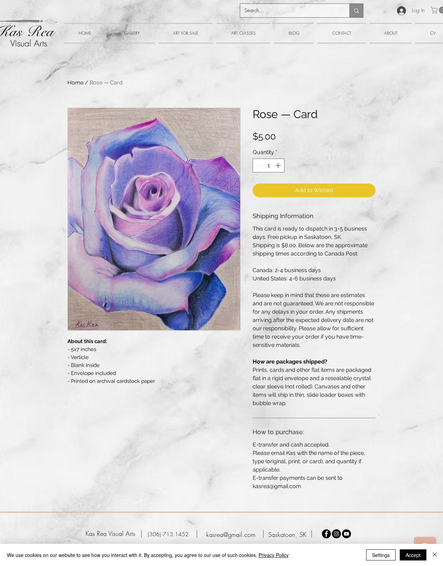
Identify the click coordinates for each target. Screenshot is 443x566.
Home (75, 82)
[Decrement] (258, 165)
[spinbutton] (268, 165)
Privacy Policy (274, 554)
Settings (381, 554)
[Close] (435, 554)
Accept (413, 554)
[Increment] (278, 165)
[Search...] (356, 10)
